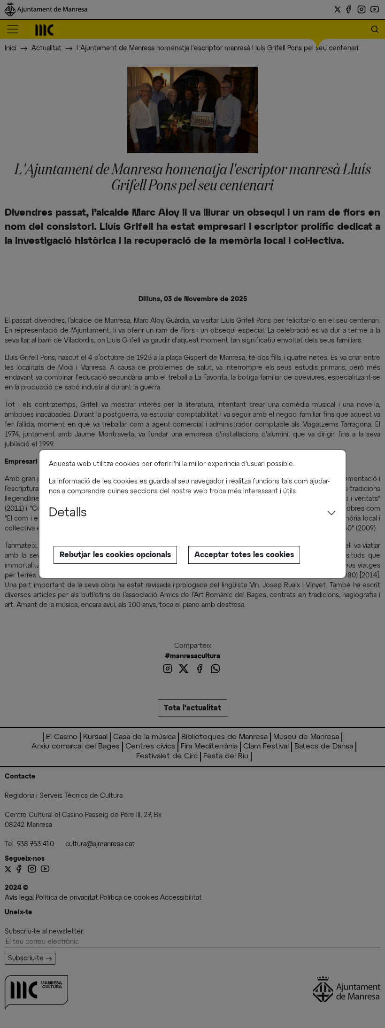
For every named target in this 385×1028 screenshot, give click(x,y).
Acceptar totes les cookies (244, 555)
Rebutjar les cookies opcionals (115, 555)
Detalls (68, 513)
